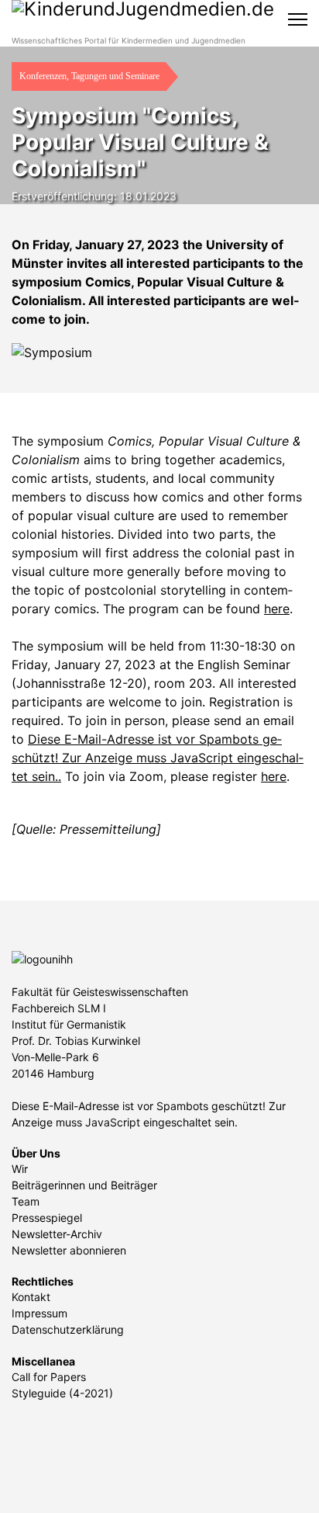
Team (25, 1201)
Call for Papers (49, 1376)
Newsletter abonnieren (69, 1250)
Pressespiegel (47, 1217)
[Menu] (297, 19)
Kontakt (31, 1296)
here (277, 608)
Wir (20, 1168)
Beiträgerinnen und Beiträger (84, 1185)
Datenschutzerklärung (68, 1329)
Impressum (39, 1313)
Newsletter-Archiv (57, 1234)
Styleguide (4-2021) (62, 1393)
